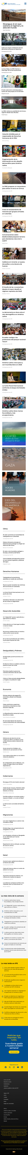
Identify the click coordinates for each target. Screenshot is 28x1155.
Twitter (5, 1097)
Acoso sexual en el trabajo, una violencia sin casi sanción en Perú (12, 749)
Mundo (5, 1121)
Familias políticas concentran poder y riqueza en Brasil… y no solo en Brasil (13, 797)
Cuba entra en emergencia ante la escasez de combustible (13, 1018)
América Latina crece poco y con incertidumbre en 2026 (13, 911)
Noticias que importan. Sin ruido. (14, 1037)
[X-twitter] (10, 1067)
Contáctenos (7, 1083)
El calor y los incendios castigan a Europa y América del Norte (13, 552)
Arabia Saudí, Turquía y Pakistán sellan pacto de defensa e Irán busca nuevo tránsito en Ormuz (14, 789)
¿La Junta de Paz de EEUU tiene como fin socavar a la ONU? (15, 975)
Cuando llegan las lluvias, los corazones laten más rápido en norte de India (15, 1007)
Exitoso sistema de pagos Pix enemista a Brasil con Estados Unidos (12, 697)
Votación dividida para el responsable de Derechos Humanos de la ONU (11, 136)
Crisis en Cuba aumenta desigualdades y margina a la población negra (14, 679)
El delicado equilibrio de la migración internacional (14, 980)
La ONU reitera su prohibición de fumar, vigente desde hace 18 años (14, 111)
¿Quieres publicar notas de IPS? (11, 1088)
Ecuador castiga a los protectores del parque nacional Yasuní (14, 339)
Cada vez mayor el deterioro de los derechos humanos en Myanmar (12, 48)
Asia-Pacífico (7, 1114)
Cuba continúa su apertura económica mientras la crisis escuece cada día (11, 706)
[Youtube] (18, 1067)
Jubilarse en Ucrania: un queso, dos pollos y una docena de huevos (13, 264)
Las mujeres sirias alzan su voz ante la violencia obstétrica (13, 756)
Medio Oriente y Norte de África (11, 1119)
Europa (5, 1117)
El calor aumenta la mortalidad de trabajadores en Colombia (13, 535)
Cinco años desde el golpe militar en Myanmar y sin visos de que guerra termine (14, 969)
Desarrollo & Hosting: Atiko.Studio (14, 1149)
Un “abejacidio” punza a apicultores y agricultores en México (13, 617)
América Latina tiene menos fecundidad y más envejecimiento (12, 413)
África (5, 1108)
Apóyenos (6, 1086)
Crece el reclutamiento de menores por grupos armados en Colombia (13, 212)
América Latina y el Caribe (10, 1110)
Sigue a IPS (6, 1093)
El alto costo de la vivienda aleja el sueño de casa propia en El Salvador (13, 90)
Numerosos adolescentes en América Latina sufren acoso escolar (13, 632)
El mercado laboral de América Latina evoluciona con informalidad (14, 721)
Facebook (6, 1099)
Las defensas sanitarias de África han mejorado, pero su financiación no (13, 883)
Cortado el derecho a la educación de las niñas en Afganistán (13, 600)
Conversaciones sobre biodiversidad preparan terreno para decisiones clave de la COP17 (15, 950)
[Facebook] (5, 1067)
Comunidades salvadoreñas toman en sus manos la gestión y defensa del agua (13, 560)
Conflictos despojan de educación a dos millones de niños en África (15, 1013)
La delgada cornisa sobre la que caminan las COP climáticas (13, 986)
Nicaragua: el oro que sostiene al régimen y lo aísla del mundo (13, 26)
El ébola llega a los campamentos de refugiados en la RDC (13, 828)
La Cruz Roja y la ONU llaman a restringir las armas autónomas (11, 69)
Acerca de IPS (7, 1079)
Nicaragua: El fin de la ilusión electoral (13, 782)
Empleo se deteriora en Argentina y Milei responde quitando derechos (14, 996)
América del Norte (8, 1112)
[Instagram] (14, 1067)
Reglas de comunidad (9, 1103)
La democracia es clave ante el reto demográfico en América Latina (13, 314)
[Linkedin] (22, 1067)
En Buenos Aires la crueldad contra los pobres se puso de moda (14, 664)
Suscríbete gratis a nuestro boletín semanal (14, 1045)
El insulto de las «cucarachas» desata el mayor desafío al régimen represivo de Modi (13, 289)
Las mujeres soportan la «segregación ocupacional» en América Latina (15, 991)
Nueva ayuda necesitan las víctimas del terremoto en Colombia (14, 585)
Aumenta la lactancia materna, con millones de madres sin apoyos (13, 876)
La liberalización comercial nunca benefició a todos (13, 714)
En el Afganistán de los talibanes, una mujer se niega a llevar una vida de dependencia (13, 764)
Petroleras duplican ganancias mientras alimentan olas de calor (12, 671)
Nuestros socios (7, 1081)
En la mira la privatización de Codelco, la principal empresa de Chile (13, 639)
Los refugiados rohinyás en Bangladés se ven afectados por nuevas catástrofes (14, 837)
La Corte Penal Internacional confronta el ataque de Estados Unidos (13, 388)
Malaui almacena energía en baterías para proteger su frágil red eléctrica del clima (13, 543)
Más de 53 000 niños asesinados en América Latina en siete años (14, 1002)
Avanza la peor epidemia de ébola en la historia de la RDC (13, 861)
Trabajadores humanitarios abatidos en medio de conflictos (13, 578)
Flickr (5, 1101)
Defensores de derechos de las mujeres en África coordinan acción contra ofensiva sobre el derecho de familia (13, 740)
